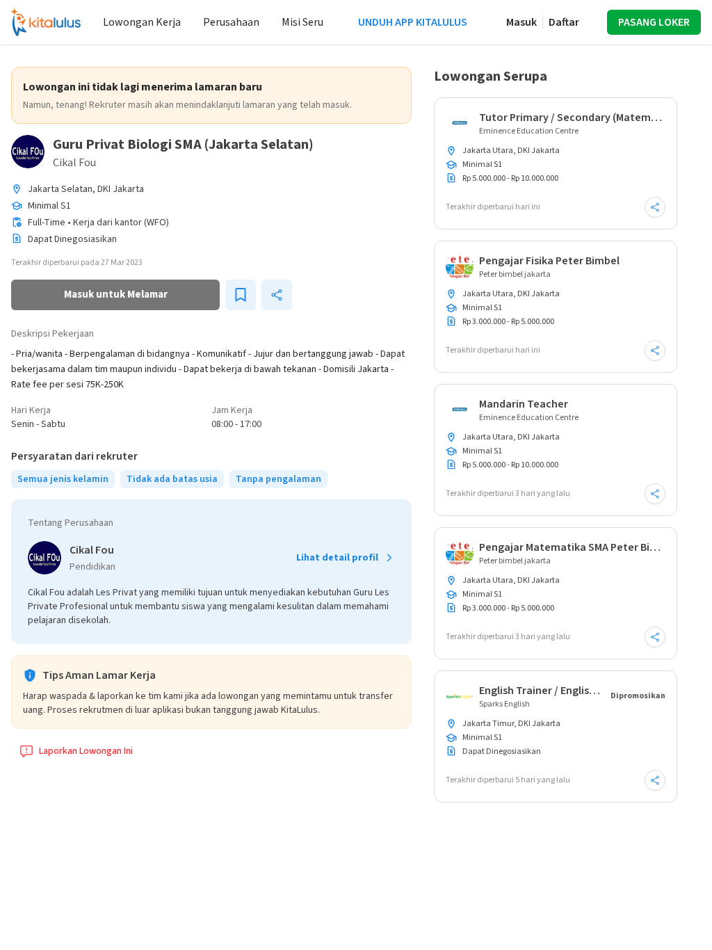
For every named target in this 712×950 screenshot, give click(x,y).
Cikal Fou (74, 162)
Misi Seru (302, 22)
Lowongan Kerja (142, 22)
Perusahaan (231, 22)
